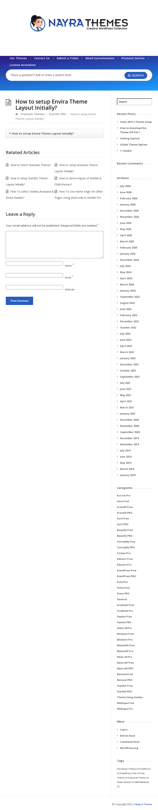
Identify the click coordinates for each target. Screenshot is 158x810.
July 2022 (125, 333)
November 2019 (129, 444)
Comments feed (129, 742)
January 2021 (127, 413)
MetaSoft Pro (125, 651)
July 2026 (125, 186)
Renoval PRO (124, 680)
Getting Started (130, 138)
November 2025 (129, 216)
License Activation (23, 65)
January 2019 (127, 475)
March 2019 (127, 469)
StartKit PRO (57, 114)
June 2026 (125, 192)
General (122, 599)
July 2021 (125, 383)
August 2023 (127, 303)
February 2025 (128, 247)
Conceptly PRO (126, 547)
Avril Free (123, 518)
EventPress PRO (126, 576)
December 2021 (129, 364)
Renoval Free (125, 674)
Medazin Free (125, 634)
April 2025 (126, 235)
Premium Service (133, 58)
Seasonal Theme (138, 777)
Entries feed (127, 735)
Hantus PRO (124, 622)
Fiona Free (123, 587)
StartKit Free (125, 685)
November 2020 (129, 426)
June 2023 (125, 309)
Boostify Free (125, 530)
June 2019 (125, 456)
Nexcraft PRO (125, 668)
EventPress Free (126, 570)
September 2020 (130, 432)
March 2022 (127, 352)
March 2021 (127, 407)
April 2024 (126, 278)
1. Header (126, 150)
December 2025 (129, 210)
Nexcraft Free (125, 662)
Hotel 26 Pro (124, 628)
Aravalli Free (125, 507)
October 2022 (128, 327)
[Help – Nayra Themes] (79, 23)
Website (70, 289)
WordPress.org (129, 748)
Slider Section (125, 782)
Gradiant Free (125, 605)
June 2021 (125, 389)
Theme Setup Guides (130, 697)
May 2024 (125, 272)
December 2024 (129, 260)
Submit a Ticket (68, 58)
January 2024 (127, 290)
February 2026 (128, 198)
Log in (124, 729)
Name (69, 265)
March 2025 (127, 241)
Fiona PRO (123, 593)
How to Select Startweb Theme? (30, 165)
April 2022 (126, 346)
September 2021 (130, 376)
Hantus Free (124, 616)
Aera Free (123, 501)
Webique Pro (125, 708)
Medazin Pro (125, 639)
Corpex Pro (123, 553)
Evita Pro (122, 582)
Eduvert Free (125, 559)
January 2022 (127, 358)
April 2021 (126, 401)
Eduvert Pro (124, 564)
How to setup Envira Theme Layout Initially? (43, 133)
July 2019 (125, 450)
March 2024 (127, 284)
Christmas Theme (128, 769)
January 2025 (127, 253)
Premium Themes (33, 114)
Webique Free (125, 703)
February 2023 (128, 315)
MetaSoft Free (125, 645)
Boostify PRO (124, 536)
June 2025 (125, 223)
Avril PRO (122, 524)
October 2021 (128, 370)
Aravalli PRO (124, 512)
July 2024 (125, 266)
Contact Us (42, 58)
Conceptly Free (126, 541)
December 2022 (129, 321)
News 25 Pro (124, 657)
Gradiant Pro (125, 610)
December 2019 (129, 438)
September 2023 (130, 296)
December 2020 (129, 419)
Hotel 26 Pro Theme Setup (136, 122)
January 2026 (127, 204)
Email (69, 277)
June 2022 (125, 339)
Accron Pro (123, 495)
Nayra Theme (143, 804)
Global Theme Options (133, 144)
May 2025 (125, 229)
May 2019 (125, 462)
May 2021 (125, 395)
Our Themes (18, 58)
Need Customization (100, 58)
